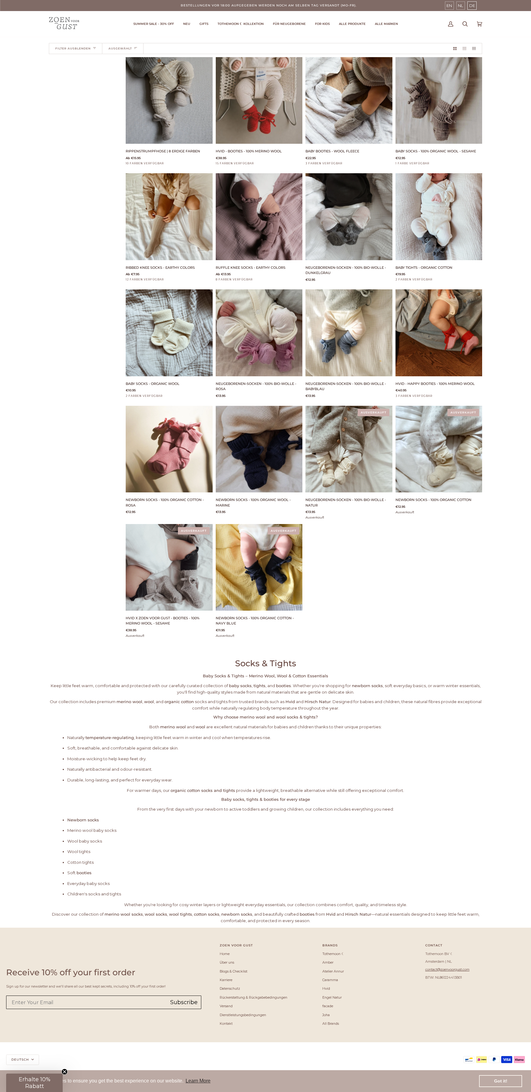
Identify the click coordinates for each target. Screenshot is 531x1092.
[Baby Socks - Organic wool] (169, 332)
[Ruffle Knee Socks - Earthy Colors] (259, 216)
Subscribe (184, 1002)
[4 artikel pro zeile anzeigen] (475, 48)
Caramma (330, 980)
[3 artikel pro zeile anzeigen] (464, 48)
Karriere (226, 980)
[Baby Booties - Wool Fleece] (348, 100)
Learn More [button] (198, 1080)
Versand (226, 1006)
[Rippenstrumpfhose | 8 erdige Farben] (169, 100)
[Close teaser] (64, 1072)
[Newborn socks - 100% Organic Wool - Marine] (259, 449)
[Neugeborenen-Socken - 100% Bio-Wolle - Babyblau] (348, 332)
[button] (240, 24)
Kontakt (226, 1023)
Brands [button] (330, 945)
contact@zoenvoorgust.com (447, 969)
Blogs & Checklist (233, 971)
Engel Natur (332, 997)
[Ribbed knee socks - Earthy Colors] (169, 216)
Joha (326, 1015)
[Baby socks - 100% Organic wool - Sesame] (438, 100)
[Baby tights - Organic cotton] (438, 216)
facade (327, 1006)
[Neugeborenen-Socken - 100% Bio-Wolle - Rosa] (259, 332)
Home (225, 954)
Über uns (227, 962)
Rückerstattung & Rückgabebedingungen (253, 997)
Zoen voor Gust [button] (236, 945)
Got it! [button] (500, 1080)
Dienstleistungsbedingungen (243, 1015)
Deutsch (20, 1060)
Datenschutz (230, 988)
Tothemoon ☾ (333, 954)
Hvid (326, 988)
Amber (327, 962)
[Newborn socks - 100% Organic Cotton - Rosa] (169, 449)
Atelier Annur (333, 971)
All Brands (330, 1023)
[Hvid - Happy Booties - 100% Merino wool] (438, 332)
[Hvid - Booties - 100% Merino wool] (259, 100)
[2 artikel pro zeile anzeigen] (455, 48)
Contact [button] (433, 945)
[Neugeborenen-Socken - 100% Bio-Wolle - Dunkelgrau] (348, 216)
